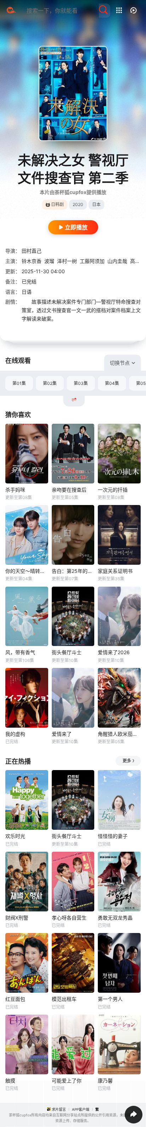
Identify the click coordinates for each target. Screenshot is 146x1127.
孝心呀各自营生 (69, 918)
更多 (127, 760)
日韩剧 (57, 204)
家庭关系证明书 (115, 571)
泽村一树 (67, 261)
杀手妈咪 (15, 490)
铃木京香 (31, 261)
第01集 (19, 383)
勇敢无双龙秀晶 (115, 918)
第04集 (112, 383)
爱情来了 (62, 734)
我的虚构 (15, 734)
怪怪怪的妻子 (113, 836)
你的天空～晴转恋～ (26, 571)
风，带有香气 (20, 652)
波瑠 (49, 261)
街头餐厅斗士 (67, 652)
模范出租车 (64, 999)
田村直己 (31, 251)
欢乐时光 (15, 836)
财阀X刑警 (16, 918)
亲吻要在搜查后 (69, 490)
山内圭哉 (117, 261)
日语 (27, 292)
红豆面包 (15, 999)
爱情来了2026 (114, 652)
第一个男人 (110, 999)
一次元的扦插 (113, 490)
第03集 (81, 383)
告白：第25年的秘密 (73, 571)
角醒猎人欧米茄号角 (119, 734)
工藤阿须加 (92, 261)
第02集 (50, 383)
